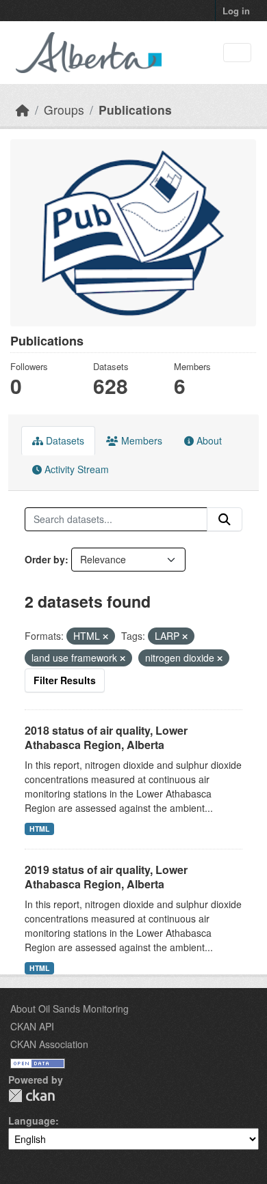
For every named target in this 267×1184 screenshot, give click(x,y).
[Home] (22, 109)
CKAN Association (49, 1044)
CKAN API (32, 1026)
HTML (39, 828)
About (208, 440)
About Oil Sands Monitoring (69, 1008)
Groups (64, 109)
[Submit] (224, 519)
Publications (135, 109)
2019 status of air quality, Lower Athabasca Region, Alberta (106, 877)
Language (31, 1120)
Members (140, 440)
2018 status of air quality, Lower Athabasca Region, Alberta (106, 737)
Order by (45, 559)
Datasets (63, 440)
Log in (236, 10)
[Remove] (105, 636)
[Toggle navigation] (237, 53)
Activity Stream (75, 469)
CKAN (31, 1095)
